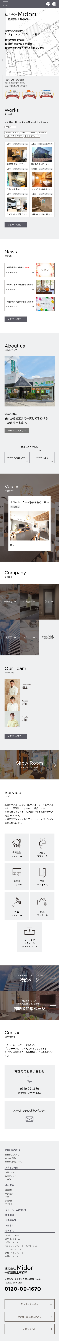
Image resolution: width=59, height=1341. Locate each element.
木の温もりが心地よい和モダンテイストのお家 (33, 502)
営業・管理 (9, 1172)
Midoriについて (12, 1149)
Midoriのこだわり (12, 1154)
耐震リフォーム (11, 1256)
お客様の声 (10, 1220)
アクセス (8, 1204)
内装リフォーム (11, 132)
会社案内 (9, 1185)
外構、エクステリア (13, 136)
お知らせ (9, 1225)
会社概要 (9, 1200)
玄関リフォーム (11, 1242)
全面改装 (42, 132)
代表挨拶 (9, 1193)
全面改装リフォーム (13, 1249)
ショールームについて (15, 1209)
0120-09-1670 (23, 1288)
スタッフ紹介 (11, 1167)
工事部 (8, 1179)
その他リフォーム (32, 136)
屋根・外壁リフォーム (14, 1252)
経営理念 (9, 1190)
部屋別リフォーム (12, 1239)
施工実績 (9, 1215)
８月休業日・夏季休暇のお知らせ (20, 301)
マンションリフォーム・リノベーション (21, 1246)
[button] (16, 224)
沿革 (7, 1197)
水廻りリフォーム (28, 132)
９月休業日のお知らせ (17, 267)
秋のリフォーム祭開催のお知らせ (20, 284)
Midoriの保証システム (14, 1161)
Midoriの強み (10, 1158)
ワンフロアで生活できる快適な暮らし (22, 214)
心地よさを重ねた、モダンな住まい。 (22, 189)
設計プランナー (11, 1176)
